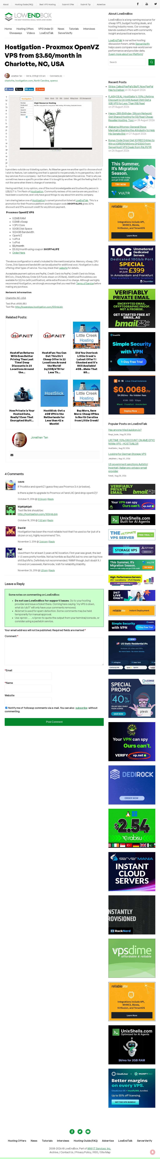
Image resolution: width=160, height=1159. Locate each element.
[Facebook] (138, 4)
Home (8, 28)
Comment (11, 636)
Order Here (18, 252)
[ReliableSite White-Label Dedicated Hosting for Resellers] (131, 240)
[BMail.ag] (131, 327)
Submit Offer (68, 4)
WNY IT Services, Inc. (99, 1148)
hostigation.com (24, 80)
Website (9, 695)
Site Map (105, 1152)
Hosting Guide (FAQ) (24, 4)
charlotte (9, 80)
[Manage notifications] (152, 1152)
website (63, 267)
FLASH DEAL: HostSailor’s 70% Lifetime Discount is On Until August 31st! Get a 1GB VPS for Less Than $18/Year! (131, 100)
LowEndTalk (46, 33)
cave (21, 481)
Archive (54, 1152)
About (6, 4)
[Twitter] (155, 4)
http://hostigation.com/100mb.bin (38, 514)
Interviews (89, 28)
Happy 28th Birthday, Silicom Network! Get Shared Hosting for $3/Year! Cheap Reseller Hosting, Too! (130, 117)
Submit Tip (85, 4)
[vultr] (131, 197)
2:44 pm (43, 541)
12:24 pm (42, 499)
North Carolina (41, 80)
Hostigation (37, 191)
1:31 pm (44, 570)
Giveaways (15, 33)
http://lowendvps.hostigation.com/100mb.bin (39, 306)
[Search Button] (151, 62)
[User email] (11, 455)
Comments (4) (56, 76)
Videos (31, 33)
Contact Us (67, 1152)
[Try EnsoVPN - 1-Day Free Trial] (131, 370)
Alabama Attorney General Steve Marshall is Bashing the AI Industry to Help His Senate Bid (131, 130)
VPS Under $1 (45, 28)
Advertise (101, 4)
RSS (95, 1152)
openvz (54, 80)
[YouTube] (146, 4)
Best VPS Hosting (48, 4)
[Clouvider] (131, 283)
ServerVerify (65, 33)
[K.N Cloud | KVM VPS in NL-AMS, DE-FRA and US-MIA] (131, 413)
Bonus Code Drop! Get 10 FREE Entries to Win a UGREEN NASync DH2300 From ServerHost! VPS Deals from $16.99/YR (131, 144)
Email (8, 670)
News (61, 28)
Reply (51, 499)
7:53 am (42, 520)
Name (9, 682)
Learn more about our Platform (125, 54)
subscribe (81, 707)
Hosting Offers (25, 28)
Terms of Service (85, 283)
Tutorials (74, 28)
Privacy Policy (83, 1152)
